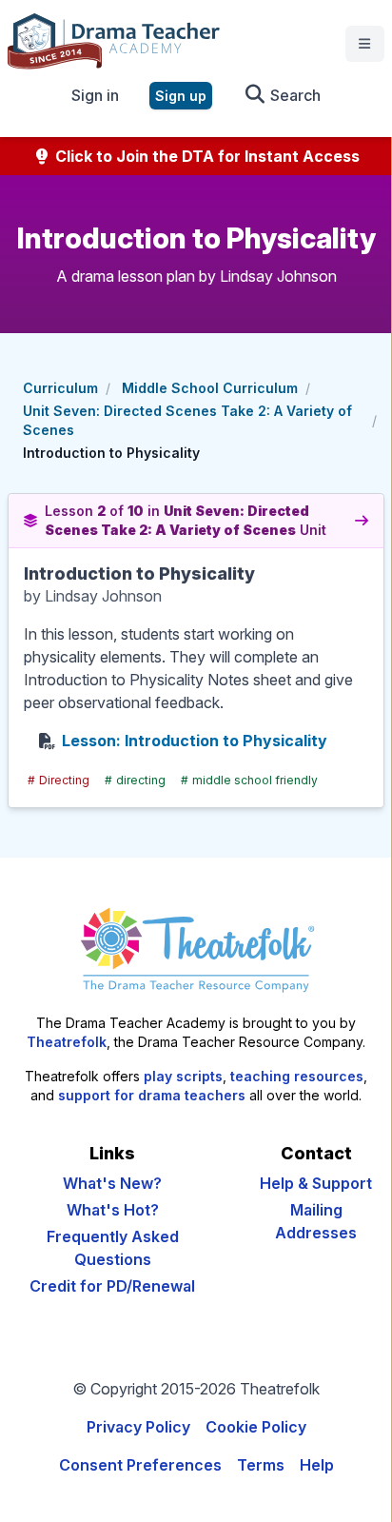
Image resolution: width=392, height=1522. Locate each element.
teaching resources (296, 1076)
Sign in (95, 95)
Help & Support (316, 1183)
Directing (58, 780)
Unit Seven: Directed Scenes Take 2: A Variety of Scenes (187, 420)
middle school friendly (249, 780)
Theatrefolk (67, 1042)
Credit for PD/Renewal (112, 1285)
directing (135, 780)
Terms (260, 1464)
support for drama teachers (151, 1095)
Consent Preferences (140, 1464)
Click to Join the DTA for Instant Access (205, 156)
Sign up (180, 96)
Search (293, 95)
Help (317, 1464)
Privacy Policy (138, 1426)
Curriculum (60, 388)
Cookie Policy (256, 1426)
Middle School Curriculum (210, 388)
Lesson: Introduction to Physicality (194, 740)
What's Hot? (113, 1209)
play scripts (183, 1076)
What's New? (112, 1183)
